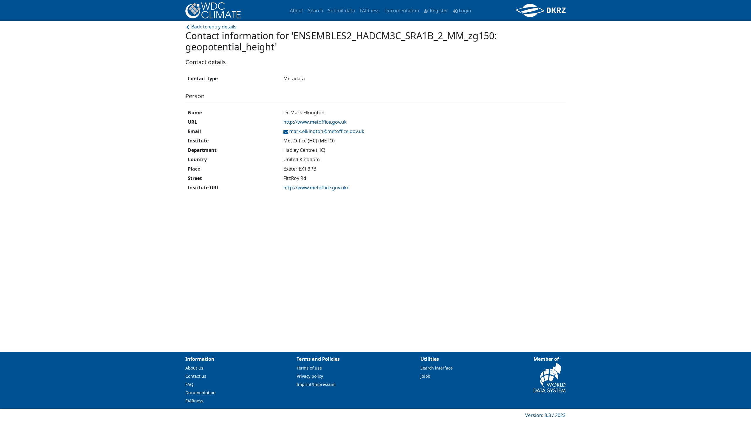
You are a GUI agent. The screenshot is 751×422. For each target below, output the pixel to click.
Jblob (425, 376)
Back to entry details (213, 26)
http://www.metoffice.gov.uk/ (316, 187)
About (296, 10)
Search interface (436, 368)
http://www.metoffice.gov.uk (315, 122)
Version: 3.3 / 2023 (545, 415)
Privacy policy (310, 376)
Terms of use (309, 368)
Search (315, 10)
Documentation (401, 10)
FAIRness (370, 10)
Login (465, 10)
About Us (194, 368)
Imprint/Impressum (316, 384)
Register (439, 10)
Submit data (341, 10)
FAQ (189, 384)
